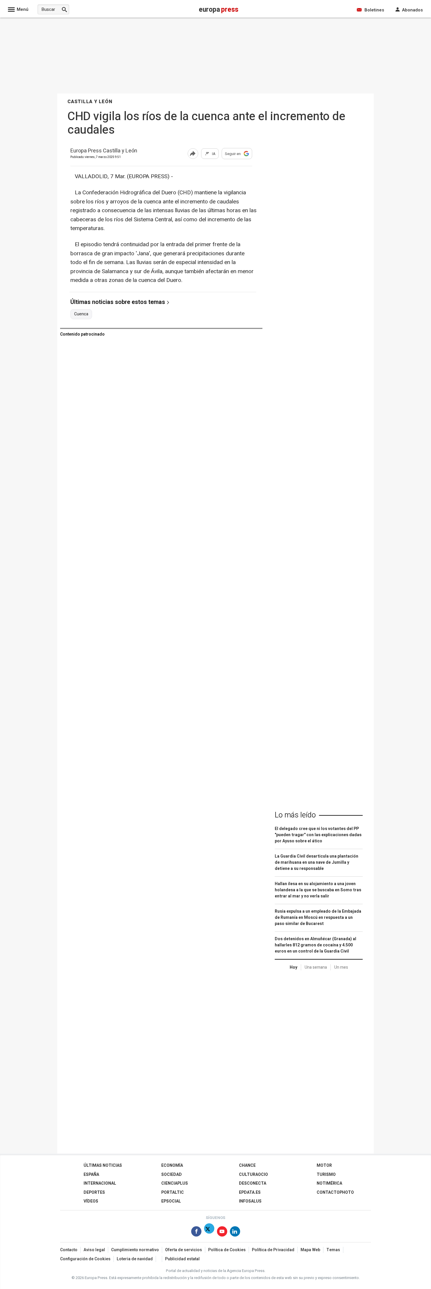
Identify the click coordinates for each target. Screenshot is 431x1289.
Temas (333, 1250)
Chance (247, 1165)
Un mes (341, 967)
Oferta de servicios (183, 1250)
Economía (172, 1165)
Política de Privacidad (273, 1250)
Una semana (316, 967)
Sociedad (171, 1174)
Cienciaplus (174, 1183)
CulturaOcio (253, 1174)
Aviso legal (94, 1250)
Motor (324, 1165)
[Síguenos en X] (209, 1232)
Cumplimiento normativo (135, 1250)
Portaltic (172, 1192)
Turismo (326, 1174)
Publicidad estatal (182, 1259)
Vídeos (91, 1201)
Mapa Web (310, 1250)
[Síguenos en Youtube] (222, 1232)
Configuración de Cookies (85, 1259)
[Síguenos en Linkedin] (235, 1232)
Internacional (100, 1183)
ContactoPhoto (335, 1192)
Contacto (68, 1250)
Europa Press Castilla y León (103, 151)
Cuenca (81, 314)
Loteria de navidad (135, 1259)
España (91, 1174)
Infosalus (250, 1201)
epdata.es (250, 1192)
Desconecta (252, 1183)
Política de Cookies (227, 1250)
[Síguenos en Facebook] (196, 1232)
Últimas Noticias (103, 1165)
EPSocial (171, 1201)
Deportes (94, 1192)
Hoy (293, 967)
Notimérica (329, 1183)
